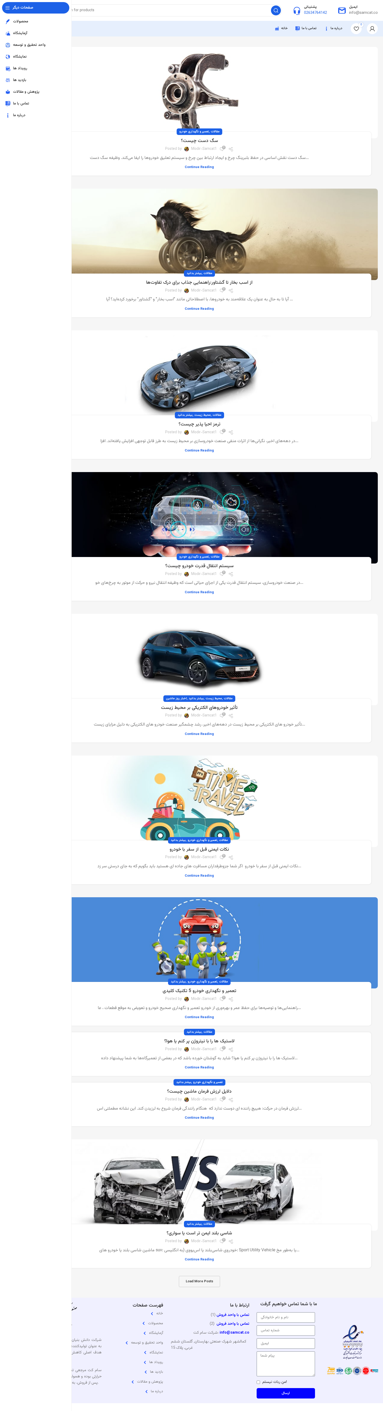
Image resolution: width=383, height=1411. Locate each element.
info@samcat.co (234, 1333)
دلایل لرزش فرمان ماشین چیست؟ (199, 1091)
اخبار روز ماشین (176, 698)
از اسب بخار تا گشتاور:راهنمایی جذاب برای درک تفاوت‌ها (199, 282)
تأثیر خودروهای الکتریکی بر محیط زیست (199, 707)
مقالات (215, 131)
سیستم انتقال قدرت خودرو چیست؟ (199, 566)
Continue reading (199, 167)
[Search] (276, 10)
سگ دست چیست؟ (199, 141)
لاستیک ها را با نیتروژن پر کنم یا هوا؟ (199, 1041)
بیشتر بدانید (194, 273)
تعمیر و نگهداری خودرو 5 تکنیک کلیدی (199, 991)
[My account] (372, 28)
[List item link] (141, 1313)
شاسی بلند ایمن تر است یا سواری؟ (199, 1233)
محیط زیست (202, 415)
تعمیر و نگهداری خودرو (194, 131)
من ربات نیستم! (274, 1382)
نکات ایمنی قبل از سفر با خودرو (199, 849)
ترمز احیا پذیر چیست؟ (199, 424)
